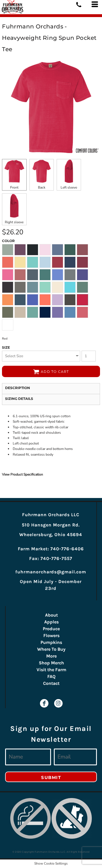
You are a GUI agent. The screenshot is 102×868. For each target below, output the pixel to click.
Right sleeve (14, 222)
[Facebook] (44, 703)
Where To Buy (51, 649)
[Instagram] (58, 703)
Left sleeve (69, 187)
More (51, 656)
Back (41, 187)
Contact (51, 683)
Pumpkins (51, 642)
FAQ (51, 676)
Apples (51, 622)
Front (14, 187)
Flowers (51, 635)
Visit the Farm (51, 669)
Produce (51, 628)
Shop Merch (51, 663)
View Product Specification (22, 474)
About (51, 615)
